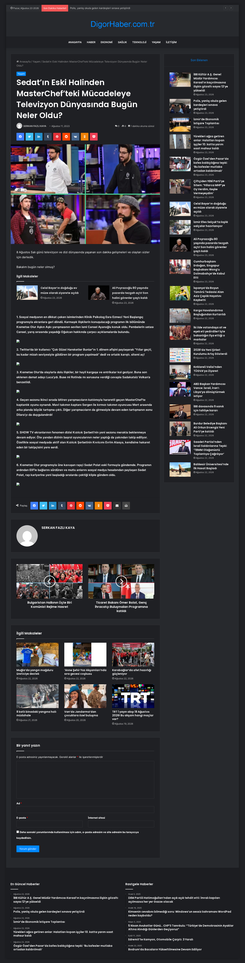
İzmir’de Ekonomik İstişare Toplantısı (91, 8)
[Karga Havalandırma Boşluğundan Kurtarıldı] (180, 315)
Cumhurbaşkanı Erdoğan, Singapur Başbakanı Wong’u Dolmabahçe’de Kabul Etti (209, 269)
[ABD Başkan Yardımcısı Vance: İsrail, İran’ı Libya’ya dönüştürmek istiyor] (180, 389)
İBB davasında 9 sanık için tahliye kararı (209, 408)
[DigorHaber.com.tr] (122, 24)
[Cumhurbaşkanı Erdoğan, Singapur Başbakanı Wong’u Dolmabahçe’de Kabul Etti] (180, 267)
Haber (91, 42)
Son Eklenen (199, 60)
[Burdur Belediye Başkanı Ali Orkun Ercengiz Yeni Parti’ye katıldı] (180, 429)
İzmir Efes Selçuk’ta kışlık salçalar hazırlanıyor (211, 224)
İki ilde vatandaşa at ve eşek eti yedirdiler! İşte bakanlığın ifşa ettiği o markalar (210, 333)
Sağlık (122, 42)
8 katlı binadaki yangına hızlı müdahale (36, 713)
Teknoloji (139, 42)
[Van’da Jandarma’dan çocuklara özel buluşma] (85, 696)
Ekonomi (107, 42)
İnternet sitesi (96, 817)
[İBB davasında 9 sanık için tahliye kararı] (180, 411)
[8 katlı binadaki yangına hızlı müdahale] (37, 696)
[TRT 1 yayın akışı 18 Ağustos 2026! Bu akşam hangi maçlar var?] (133, 696)
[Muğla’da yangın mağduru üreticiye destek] (37, 654)
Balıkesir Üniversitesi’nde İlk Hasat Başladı (211, 466)
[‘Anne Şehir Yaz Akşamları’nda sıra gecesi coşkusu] (85, 654)
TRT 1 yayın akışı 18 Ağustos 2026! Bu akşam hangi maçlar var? (133, 715)
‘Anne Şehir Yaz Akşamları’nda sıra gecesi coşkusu (85, 672)
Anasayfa (75, 42)
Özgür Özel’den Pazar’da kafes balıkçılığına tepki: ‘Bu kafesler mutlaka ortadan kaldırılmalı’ (211, 165)
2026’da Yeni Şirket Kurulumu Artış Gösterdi (210, 352)
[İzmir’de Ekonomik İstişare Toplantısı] (180, 124)
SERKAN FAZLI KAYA (34, 126)
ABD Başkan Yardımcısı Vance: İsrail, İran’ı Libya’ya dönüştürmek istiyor (209, 390)
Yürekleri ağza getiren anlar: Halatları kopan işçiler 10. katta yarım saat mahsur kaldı (209, 142)
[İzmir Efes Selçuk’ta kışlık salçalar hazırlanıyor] (180, 227)
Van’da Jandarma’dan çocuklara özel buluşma (81, 713)
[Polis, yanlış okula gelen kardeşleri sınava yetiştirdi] (180, 106)
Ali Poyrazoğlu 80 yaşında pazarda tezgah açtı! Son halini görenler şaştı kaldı (130, 293)
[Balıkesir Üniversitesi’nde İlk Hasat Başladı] (180, 469)
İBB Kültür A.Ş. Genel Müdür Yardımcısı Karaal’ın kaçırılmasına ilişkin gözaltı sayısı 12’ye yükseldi (211, 82)
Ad (19, 803)
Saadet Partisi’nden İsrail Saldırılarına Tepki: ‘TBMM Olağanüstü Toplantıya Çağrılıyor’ (210, 448)
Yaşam (156, 42)
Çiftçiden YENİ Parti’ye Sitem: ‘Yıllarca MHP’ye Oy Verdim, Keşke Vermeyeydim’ (209, 187)
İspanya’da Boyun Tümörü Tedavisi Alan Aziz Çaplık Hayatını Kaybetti (209, 294)
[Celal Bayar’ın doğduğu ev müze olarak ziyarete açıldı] (27, 292)
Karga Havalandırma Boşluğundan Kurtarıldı (210, 312)
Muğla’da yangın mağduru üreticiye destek (34, 672)
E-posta (22, 817)
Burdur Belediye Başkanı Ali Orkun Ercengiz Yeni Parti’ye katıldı (210, 427)
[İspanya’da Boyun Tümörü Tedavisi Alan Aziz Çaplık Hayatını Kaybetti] (180, 293)
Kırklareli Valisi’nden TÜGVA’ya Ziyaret (208, 369)
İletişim (171, 42)
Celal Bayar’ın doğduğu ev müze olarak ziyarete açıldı (210, 208)
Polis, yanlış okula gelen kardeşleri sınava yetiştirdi (210, 105)
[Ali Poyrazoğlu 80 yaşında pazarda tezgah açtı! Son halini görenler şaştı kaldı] (98, 292)
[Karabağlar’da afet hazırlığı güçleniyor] (133, 654)
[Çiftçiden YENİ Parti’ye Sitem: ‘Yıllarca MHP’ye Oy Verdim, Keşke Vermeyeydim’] (180, 186)
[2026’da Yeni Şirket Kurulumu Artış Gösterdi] (180, 355)
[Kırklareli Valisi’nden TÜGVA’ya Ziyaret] (180, 372)
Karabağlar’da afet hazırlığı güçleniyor (131, 672)
